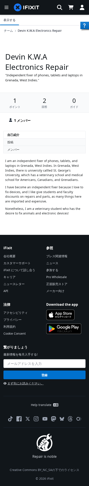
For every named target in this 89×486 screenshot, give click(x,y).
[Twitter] (27, 418)
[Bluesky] (62, 419)
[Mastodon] (53, 418)
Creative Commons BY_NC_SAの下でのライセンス (44, 470)
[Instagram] (36, 418)
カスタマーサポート (17, 263)
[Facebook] (19, 418)
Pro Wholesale (56, 277)
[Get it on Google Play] (63, 329)
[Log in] (82, 7)
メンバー (13, 149)
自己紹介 (13, 135)
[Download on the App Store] (60, 315)
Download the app (62, 304)
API (5, 291)
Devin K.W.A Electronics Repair (40, 30)
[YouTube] (45, 418)
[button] (59, 7)
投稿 (10, 142)
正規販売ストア (56, 284)
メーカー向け (55, 291)
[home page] (26, 7)
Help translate (41, 405)
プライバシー (12, 319)
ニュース (52, 263)
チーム (8, 30)
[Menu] (6, 7)
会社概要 (9, 256)
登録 (44, 375)
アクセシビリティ (15, 313)
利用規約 (9, 326)
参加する (52, 270)
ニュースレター (14, 284)
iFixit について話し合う (19, 270)
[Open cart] (71, 7)
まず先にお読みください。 (25, 383)
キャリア (9, 277)
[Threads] (70, 418)
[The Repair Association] (78, 418)
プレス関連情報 (56, 256)
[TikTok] (10, 418)
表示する (9, 20)
